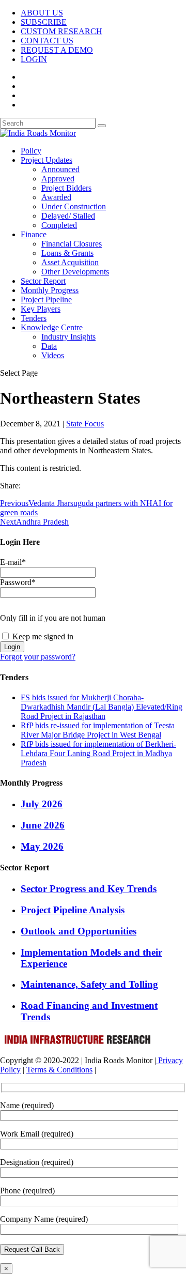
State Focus (85, 423)
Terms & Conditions (59, 1069)
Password (18, 582)
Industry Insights (68, 336)
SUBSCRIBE (44, 22)
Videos (52, 355)
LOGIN (34, 59)
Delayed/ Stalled (68, 215)
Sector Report (43, 281)
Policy (31, 150)
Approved (57, 178)
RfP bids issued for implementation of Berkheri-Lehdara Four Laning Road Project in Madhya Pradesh (98, 753)
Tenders (34, 318)
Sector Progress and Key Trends (89, 888)
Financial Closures (71, 243)
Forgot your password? (37, 656)
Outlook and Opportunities (78, 931)
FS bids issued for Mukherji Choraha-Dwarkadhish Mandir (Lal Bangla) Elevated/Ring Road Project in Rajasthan (101, 706)
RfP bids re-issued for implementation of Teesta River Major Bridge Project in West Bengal (98, 730)
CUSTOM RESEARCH (61, 31)
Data (49, 346)
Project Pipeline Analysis (73, 909)
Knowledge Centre (52, 327)
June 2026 (43, 825)
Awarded (56, 197)
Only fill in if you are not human (52, 617)
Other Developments (75, 271)
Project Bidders (66, 187)
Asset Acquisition (70, 262)
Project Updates (46, 160)
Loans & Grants (67, 253)
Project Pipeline (46, 299)
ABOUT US (42, 12)
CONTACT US (47, 40)
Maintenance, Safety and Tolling (89, 984)
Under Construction (73, 206)
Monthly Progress (50, 290)
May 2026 (42, 846)
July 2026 (42, 804)
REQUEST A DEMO (57, 49)
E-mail (13, 562)
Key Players (40, 308)
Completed (59, 225)
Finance (34, 234)
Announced (60, 169)
